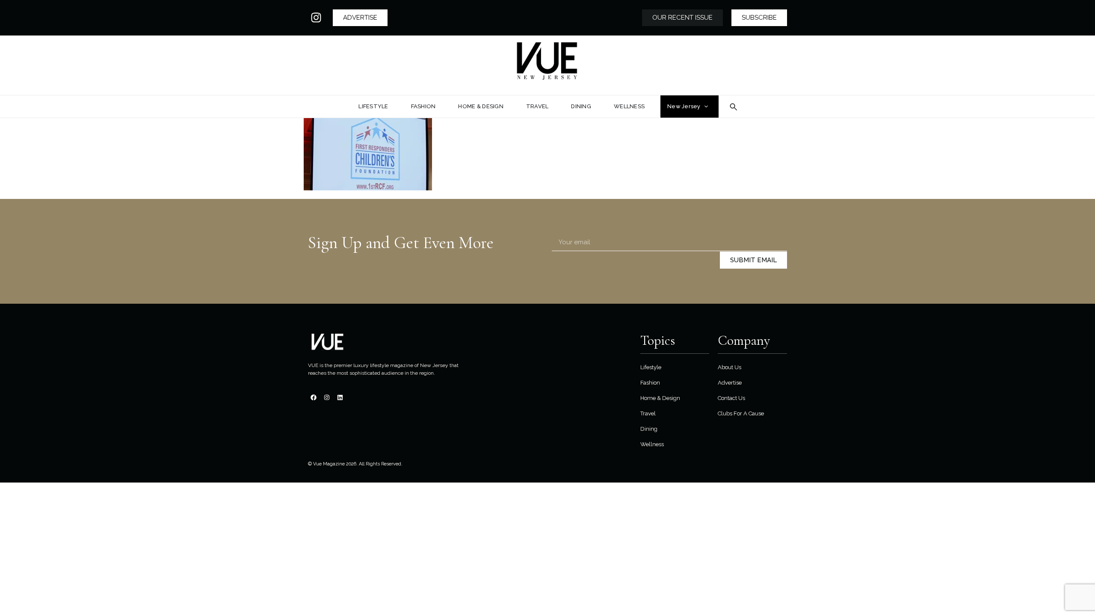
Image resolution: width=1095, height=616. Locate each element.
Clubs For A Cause (741, 413)
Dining (648, 429)
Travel (648, 413)
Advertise (730, 382)
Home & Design (660, 398)
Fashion (650, 382)
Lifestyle (650, 367)
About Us (729, 367)
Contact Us (731, 398)
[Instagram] (316, 17)
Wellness (652, 444)
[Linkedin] (340, 397)
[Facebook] (313, 397)
